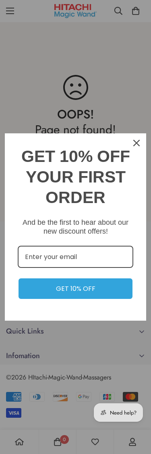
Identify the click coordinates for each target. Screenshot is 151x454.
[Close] (136, 143)
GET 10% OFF (75, 288)
